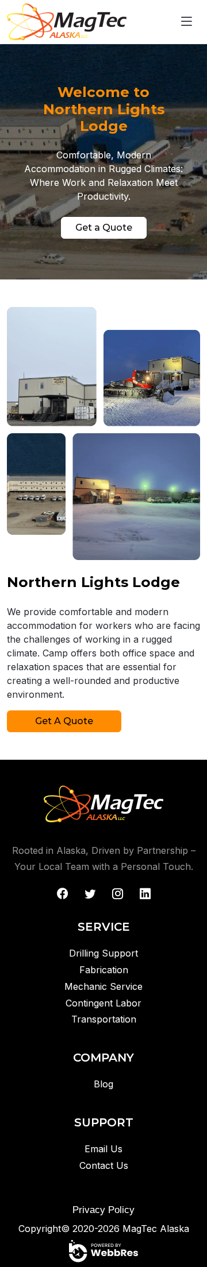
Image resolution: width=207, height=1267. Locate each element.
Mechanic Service (103, 986)
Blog (103, 1084)
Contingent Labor (103, 1003)
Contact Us (103, 1165)
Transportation (103, 1019)
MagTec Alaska (155, 1228)
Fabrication (103, 969)
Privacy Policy (103, 1209)
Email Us (103, 1149)
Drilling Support (103, 953)
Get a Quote (103, 227)
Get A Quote (64, 721)
